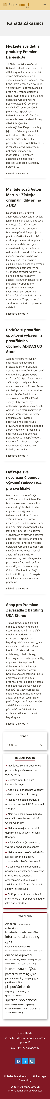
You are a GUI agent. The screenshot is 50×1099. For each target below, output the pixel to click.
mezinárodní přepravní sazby (16, 951)
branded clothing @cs (24, 924)
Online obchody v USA (16, 959)
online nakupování (18, 955)
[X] (25, 1061)
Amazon (10, 923)
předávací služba (13, 982)
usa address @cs (13, 1008)
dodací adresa (11, 928)
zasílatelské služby (14, 1012)
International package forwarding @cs (21, 932)
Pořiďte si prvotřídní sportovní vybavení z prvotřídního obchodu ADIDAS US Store (24, 341)
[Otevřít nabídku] (44, 5)
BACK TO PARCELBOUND (25, 1047)
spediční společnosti (21, 1000)
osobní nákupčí (11, 964)
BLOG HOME (25, 1032)
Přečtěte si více (17, 173)
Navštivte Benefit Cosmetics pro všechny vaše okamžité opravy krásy (23, 770)
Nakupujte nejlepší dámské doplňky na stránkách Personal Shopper (23, 833)
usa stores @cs (31, 1008)
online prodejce (34, 960)
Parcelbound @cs (20, 968)
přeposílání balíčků (19, 987)
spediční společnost (14, 995)
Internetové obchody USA (18, 946)
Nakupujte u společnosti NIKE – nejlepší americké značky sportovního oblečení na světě (24, 857)
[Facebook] (18, 1061)
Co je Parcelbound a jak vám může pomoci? (25, 1040)
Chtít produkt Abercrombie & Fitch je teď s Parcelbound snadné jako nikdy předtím (25, 899)
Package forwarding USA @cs (28, 964)
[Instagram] (32, 1061)
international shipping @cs (22, 939)
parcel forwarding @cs (20, 974)
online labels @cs (35, 951)
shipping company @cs (17, 991)
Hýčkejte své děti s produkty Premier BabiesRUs (22, 51)
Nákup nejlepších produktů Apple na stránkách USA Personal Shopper (24, 804)
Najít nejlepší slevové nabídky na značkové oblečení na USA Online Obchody (23, 818)
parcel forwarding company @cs (21, 978)
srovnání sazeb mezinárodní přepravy (19, 1005)
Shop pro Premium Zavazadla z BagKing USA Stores (24, 610)
